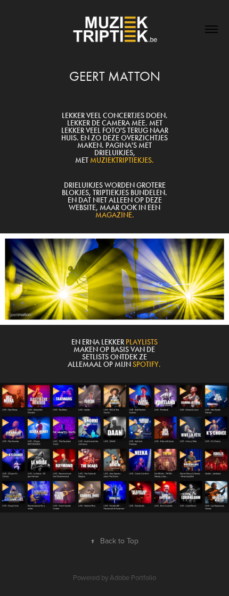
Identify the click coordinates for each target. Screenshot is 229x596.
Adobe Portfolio (133, 577)
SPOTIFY (146, 364)
